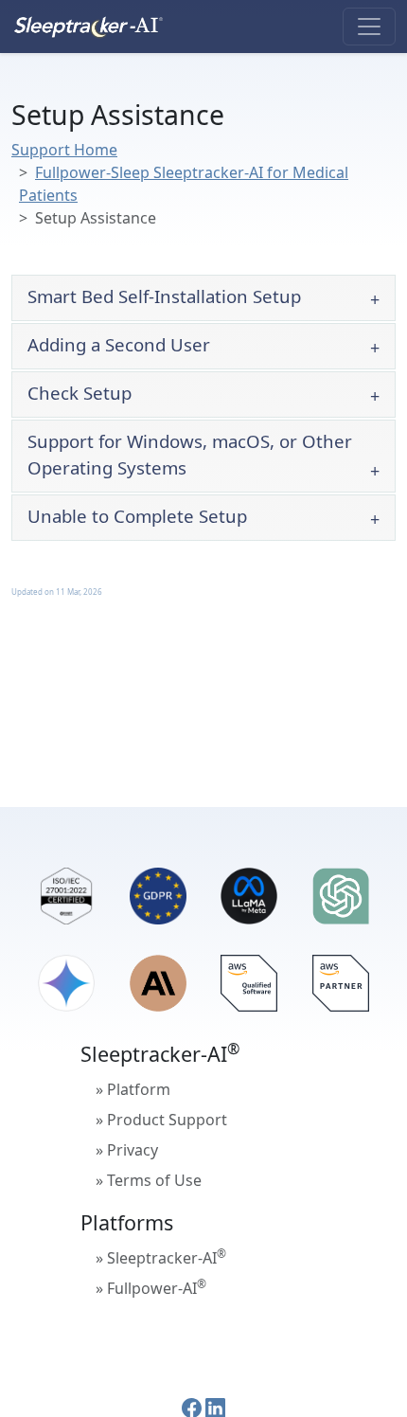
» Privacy (127, 1149)
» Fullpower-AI (151, 1287)
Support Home (64, 149)
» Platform (133, 1089)
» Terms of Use (149, 1180)
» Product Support (161, 1119)
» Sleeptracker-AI (161, 1257)
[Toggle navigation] (369, 26)
